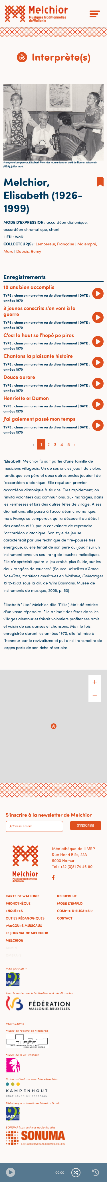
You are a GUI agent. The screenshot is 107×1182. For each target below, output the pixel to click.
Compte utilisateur (75, 910)
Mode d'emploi (70, 903)
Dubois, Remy (28, 251)
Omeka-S (13, 955)
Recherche (67, 896)
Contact (64, 918)
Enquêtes (14, 910)
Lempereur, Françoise (55, 243)
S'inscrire (85, 825)
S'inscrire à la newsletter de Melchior (49, 814)
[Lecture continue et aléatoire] (75, 1172)
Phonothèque (18, 903)
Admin (11, 947)
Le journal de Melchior (27, 933)
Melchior (14, 940)
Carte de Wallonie (22, 896)
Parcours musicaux (24, 925)
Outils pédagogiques (25, 918)
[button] (53, 726)
